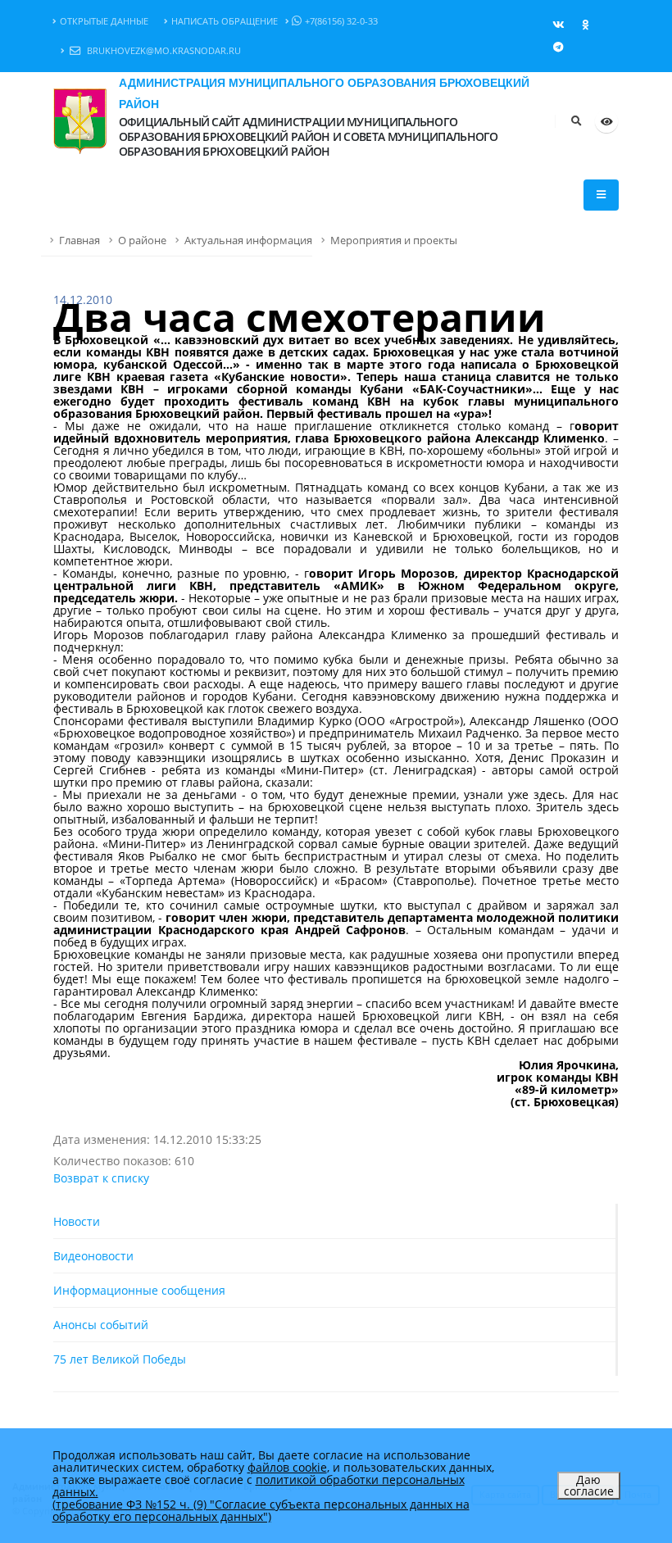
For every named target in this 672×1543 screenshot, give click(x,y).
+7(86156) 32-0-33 (341, 21)
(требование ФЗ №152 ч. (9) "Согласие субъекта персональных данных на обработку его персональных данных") (261, 1510)
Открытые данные (104, 21)
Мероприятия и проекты (393, 240)
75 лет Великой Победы (119, 1359)
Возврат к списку (101, 1178)
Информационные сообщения (139, 1290)
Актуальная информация (248, 240)
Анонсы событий (100, 1324)
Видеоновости (93, 1256)
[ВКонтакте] (558, 24)
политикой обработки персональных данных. (258, 1486)
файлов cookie (287, 1467)
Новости (76, 1221)
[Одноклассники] (585, 24)
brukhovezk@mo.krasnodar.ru (162, 50)
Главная (79, 240)
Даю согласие (589, 1485)
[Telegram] (558, 46)
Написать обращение (224, 21)
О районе (142, 240)
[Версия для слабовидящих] (606, 121)
